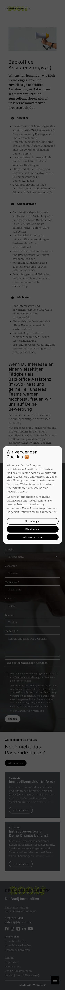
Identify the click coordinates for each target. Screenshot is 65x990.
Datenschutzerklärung (31, 504)
